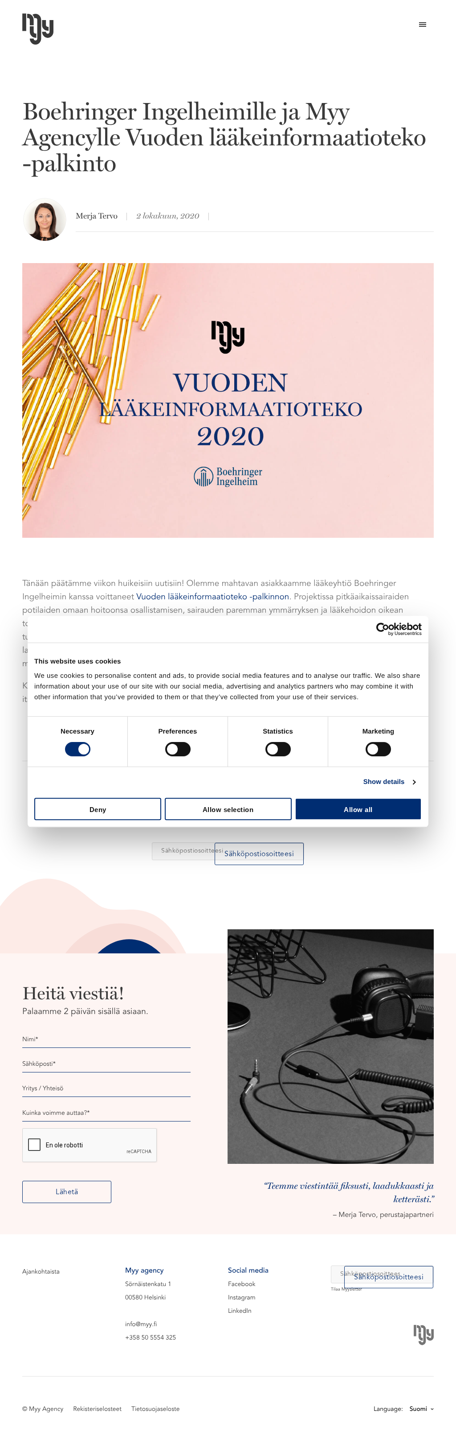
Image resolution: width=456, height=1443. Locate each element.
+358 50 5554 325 (150, 1338)
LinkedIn (240, 1311)
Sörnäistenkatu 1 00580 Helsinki (148, 1291)
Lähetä (67, 1192)
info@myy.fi (141, 1325)
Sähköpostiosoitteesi (259, 854)
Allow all (358, 809)
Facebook (242, 1285)
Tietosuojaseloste (155, 1409)
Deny (98, 809)
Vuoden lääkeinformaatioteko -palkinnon (212, 598)
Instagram (242, 1298)
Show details (384, 782)
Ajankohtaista (41, 1272)
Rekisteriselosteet (97, 1409)
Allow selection (228, 809)
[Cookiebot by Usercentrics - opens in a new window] (383, 629)
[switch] (178, 749)
